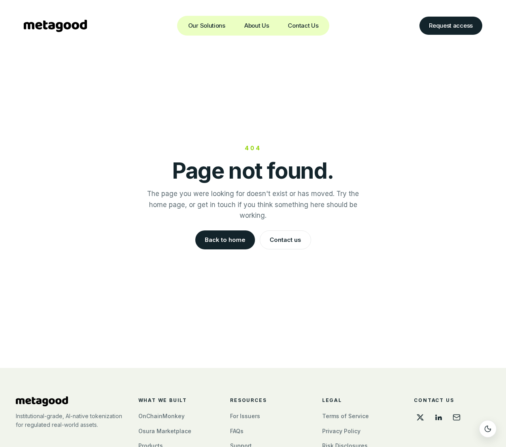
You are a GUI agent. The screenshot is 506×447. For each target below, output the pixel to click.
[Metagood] (69, 401)
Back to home (225, 239)
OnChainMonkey (161, 416)
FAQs (237, 431)
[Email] (456, 417)
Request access (451, 25)
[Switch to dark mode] (488, 429)
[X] (420, 417)
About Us (256, 25)
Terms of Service (345, 416)
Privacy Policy (341, 431)
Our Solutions (206, 25)
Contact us (285, 239)
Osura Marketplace (164, 431)
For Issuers (245, 416)
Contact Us (303, 25)
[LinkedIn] (438, 417)
